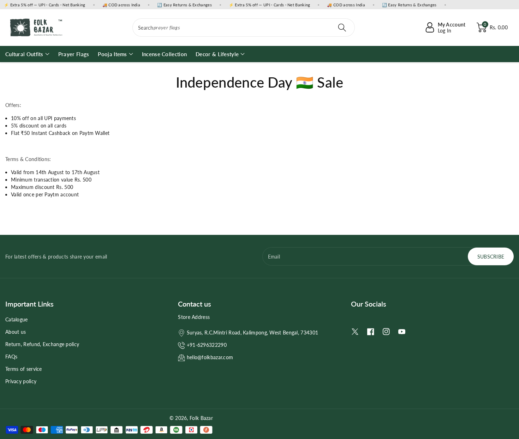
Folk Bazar (201, 418)
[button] (492, 27)
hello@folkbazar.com (210, 357)
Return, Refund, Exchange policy (42, 344)
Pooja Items (112, 54)
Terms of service (23, 369)
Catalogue (16, 319)
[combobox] (243, 27)
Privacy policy (20, 381)
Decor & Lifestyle (217, 54)
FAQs (11, 357)
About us (15, 332)
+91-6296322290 (207, 345)
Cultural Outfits (24, 54)
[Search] (342, 27)
